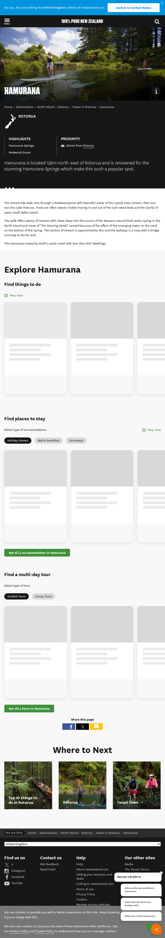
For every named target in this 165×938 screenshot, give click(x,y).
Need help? (48, 869)
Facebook (17, 877)
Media (129, 864)
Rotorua (88, 145)
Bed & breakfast (49, 440)
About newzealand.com (92, 869)
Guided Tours (17, 596)
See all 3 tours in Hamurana (29, 708)
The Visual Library (137, 869)
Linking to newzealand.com (95, 884)
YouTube (17, 883)
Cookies (81, 899)
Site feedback (49, 864)
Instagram (18, 871)
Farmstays (76, 440)
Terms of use (85, 889)
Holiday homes (18, 440)
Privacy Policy (85, 894)
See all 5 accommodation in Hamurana (37, 553)
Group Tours (43, 596)
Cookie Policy (44, 931)
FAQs (79, 864)
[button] (7, 21)
